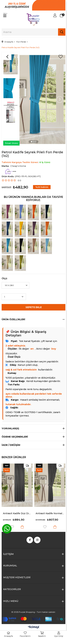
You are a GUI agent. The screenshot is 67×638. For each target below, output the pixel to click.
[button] (31, 142)
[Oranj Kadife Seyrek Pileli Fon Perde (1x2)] (47, 229)
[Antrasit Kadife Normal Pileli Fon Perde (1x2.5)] (17, 485)
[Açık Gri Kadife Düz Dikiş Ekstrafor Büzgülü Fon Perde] (49, 477)
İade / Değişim (11, 445)
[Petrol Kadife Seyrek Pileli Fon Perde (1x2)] (8, 246)
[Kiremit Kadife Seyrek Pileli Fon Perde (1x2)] (34, 212)
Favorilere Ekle (45, 511)
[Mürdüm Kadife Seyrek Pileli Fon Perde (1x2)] (34, 229)
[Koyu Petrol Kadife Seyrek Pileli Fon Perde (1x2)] (47, 212)
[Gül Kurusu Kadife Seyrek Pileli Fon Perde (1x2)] (8, 212)
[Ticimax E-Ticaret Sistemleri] (33, 627)
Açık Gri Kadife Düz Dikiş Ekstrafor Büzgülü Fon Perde (50, 498)
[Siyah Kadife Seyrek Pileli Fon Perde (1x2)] (21, 246)
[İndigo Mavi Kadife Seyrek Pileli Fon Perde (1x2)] (21, 212)
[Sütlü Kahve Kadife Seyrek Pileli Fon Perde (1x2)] (34, 246)
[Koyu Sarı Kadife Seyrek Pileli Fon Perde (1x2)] (21, 229)
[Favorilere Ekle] (60, 56)
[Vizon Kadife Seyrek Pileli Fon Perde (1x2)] (8, 263)
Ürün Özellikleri (13, 319)
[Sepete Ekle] (22, 527)
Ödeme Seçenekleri (15, 436)
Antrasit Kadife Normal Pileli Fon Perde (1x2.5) (17, 513)
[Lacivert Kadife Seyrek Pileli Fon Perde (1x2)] (8, 229)
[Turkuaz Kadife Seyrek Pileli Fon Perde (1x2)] (47, 246)
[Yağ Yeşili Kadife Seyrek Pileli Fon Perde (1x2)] (21, 263)
